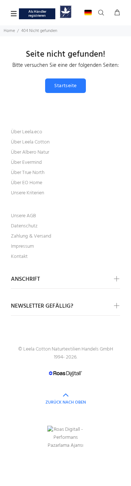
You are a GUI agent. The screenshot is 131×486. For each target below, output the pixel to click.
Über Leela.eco (26, 132)
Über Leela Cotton (30, 142)
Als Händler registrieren (37, 14)
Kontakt (19, 256)
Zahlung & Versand (31, 236)
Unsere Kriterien (27, 193)
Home (9, 31)
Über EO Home (26, 183)
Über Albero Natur (30, 152)
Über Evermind (26, 162)
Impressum (22, 246)
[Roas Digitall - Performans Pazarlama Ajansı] (65, 438)
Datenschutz (24, 226)
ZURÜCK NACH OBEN (65, 402)
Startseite (65, 86)
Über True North (27, 173)
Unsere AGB (23, 216)
